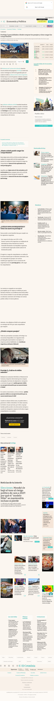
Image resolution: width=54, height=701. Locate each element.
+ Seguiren (21, 62)
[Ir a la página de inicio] (4, 22)
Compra (51, 44)
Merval (42, 657)
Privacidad (27, 684)
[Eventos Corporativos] (21, 670)
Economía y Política (11, 29)
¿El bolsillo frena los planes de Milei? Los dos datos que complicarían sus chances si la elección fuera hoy (45, 90)
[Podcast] (33, 669)
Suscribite (33, 672)
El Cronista (3, 29)
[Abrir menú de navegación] (1, 22)
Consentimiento (27, 687)
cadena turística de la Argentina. (19, 75)
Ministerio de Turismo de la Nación (11, 68)
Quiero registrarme (14, 424)
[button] (51, 594)
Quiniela (50, 657)
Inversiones (39, 661)
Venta (47, 44)
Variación (42, 44)
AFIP (20, 661)
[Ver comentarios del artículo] (16, 64)
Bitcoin (28, 657)
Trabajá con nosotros (34, 675)
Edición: (48, 17)
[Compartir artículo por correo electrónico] (13, 64)
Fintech (35, 657)
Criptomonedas (20, 657)
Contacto (9, 672)
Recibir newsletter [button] (44, 125)
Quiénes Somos (43, 672)
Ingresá (50, 21)
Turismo (15, 437)
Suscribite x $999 (42, 21)
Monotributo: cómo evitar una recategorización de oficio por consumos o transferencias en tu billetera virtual (45, 81)
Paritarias (29, 661)
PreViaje (19, 29)
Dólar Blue (11, 657)
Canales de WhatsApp (21, 672)
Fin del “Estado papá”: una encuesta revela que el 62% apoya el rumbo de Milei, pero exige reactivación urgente (45, 72)
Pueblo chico (39, 113)
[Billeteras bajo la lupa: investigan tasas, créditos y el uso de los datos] (34, 559)
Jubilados (9, 437)
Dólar (3, 657)
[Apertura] (14, 670)
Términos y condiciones (27, 682)
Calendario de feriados (8, 661)
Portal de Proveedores (20, 675)
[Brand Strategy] (27, 670)
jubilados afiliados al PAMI (10, 104)
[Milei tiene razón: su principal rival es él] (18, 544)
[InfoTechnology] (40, 670)
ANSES (49, 661)
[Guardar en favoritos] (27, 61)
